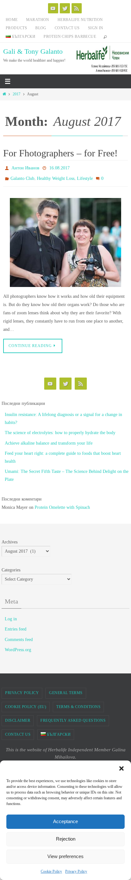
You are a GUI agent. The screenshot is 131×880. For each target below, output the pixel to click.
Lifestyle (85, 176)
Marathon (37, 19)
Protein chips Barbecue (70, 36)
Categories (11, 567)
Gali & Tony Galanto (33, 51)
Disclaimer (17, 717)
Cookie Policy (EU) (25, 703)
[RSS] (77, 8)
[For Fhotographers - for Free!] (65, 239)
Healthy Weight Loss (55, 176)
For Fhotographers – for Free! (60, 153)
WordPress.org (18, 647)
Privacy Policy (76, 871)
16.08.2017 (59, 167)
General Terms (66, 690)
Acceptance (65, 821)
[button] (121, 768)
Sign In (95, 28)
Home (12, 19)
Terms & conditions (78, 703)
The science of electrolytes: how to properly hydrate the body (60, 429)
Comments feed (19, 636)
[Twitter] (65, 8)
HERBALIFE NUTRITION (80, 19)
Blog (40, 28)
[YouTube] (53, 8)
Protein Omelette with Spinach (62, 504)
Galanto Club (22, 176)
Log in (11, 616)
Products (16, 28)
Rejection (65, 839)
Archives (9, 539)
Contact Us (67, 28)
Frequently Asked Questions (73, 717)
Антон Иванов (25, 167)
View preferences (65, 856)
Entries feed (15, 626)
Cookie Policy (51, 871)
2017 (16, 94)
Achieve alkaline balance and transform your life (49, 440)
